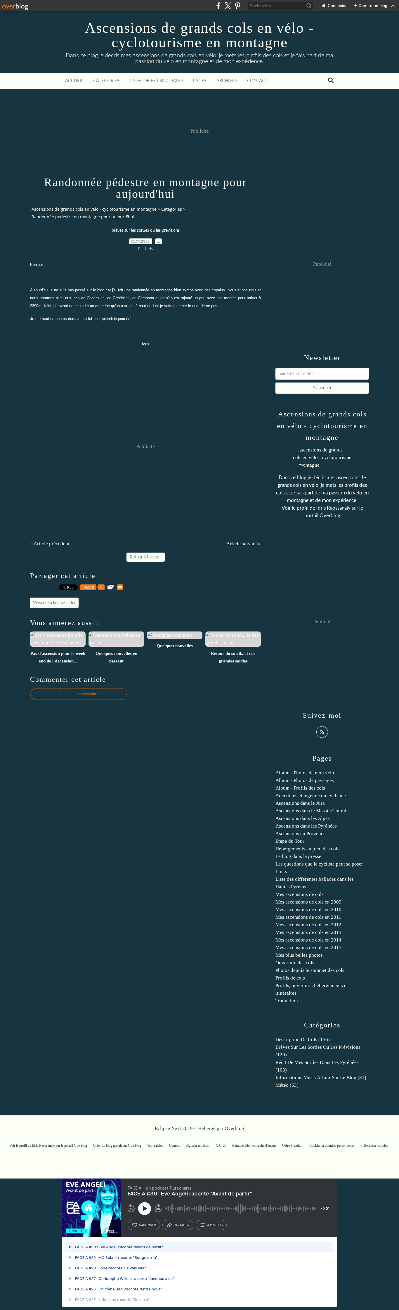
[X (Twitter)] (228, 5)
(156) (302, 1039)
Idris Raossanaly (333, 508)
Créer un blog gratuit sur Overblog (117, 1145)
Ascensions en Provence (300, 833)
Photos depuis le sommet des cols (309, 970)
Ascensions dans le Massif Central (310, 811)
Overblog (234, 1128)
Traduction (286, 1000)
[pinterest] (237, 5)
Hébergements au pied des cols (307, 849)
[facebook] (218, 5)
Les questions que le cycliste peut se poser (319, 864)
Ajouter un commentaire (78, 694)
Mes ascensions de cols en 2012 (308, 924)
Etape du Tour (289, 841)
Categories (171, 209)
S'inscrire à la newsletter (54, 603)
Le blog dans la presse (298, 856)
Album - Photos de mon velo (304, 773)
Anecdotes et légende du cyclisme (310, 795)
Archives (226, 81)
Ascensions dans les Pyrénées (306, 826)
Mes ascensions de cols (299, 894)
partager (181, 1225)
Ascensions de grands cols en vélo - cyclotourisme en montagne (199, 35)
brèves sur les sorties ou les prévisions (146, 231)
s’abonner (147, 1225)
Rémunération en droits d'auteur (254, 1145)
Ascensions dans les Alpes (302, 818)
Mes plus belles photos (299, 955)
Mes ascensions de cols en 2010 (308, 909)
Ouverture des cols (294, 962)
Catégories (106, 81)
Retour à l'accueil (145, 557)
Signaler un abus (198, 1145)
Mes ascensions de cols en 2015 (308, 947)
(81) (320, 1077)
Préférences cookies (374, 1145)
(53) (287, 1085)
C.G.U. (221, 1145)
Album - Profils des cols (300, 788)
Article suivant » (243, 543)
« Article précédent (50, 543)
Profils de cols (290, 978)
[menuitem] (74, 81)
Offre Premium (292, 1145)
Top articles (155, 1145)
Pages (200, 81)
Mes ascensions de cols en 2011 (308, 917)
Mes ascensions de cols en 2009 (308, 902)
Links (281, 871)
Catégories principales (156, 81)
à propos (215, 1225)
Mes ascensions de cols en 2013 (308, 932)
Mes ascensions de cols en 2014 (308, 940)
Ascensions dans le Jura (300, 803)
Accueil (74, 81)
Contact (257, 81)
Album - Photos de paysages (304, 780)
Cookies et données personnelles (331, 1145)
